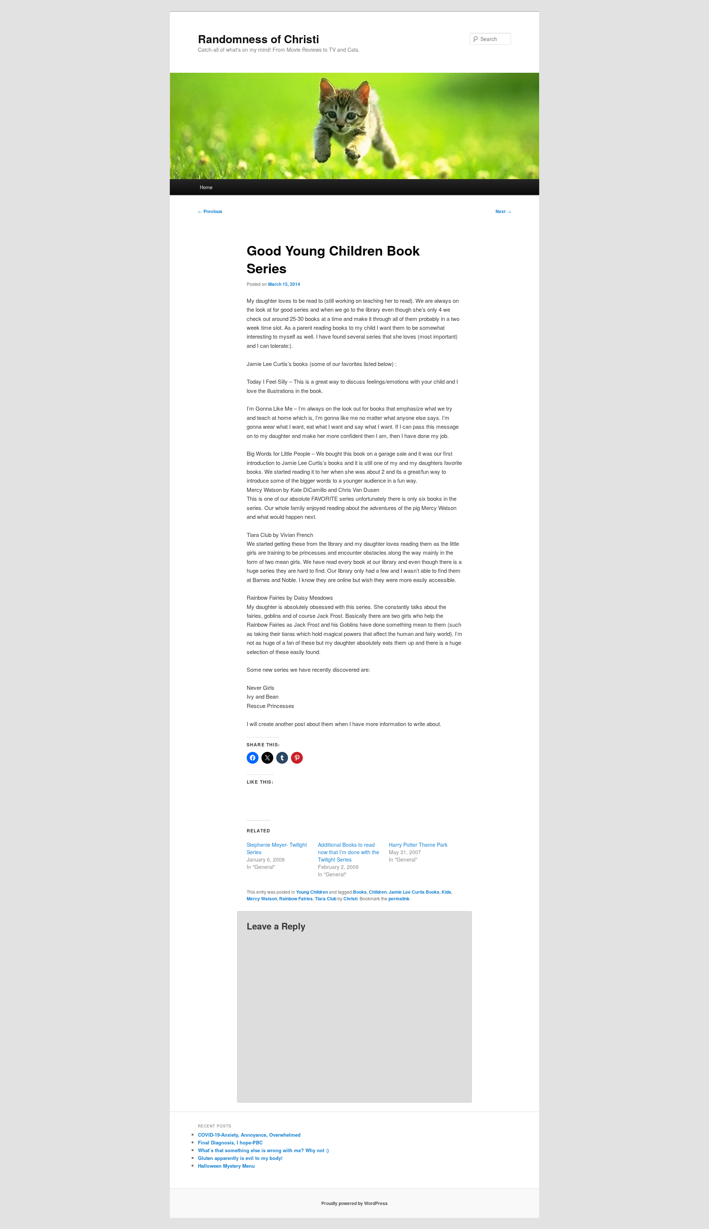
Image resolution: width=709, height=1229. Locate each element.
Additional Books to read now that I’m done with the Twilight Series (348, 852)
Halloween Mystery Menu (226, 1165)
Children (378, 892)
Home (206, 187)
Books (360, 892)
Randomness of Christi (258, 39)
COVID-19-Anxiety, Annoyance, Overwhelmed (249, 1134)
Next (503, 211)
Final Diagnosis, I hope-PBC (230, 1142)
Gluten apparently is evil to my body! (240, 1157)
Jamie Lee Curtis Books (414, 892)
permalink (399, 898)
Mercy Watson (262, 898)
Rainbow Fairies (296, 898)
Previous (210, 211)
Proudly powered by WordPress (354, 1203)
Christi (350, 898)
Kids (446, 892)
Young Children (312, 892)
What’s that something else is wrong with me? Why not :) (263, 1150)
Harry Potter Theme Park (418, 844)
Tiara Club (325, 898)
